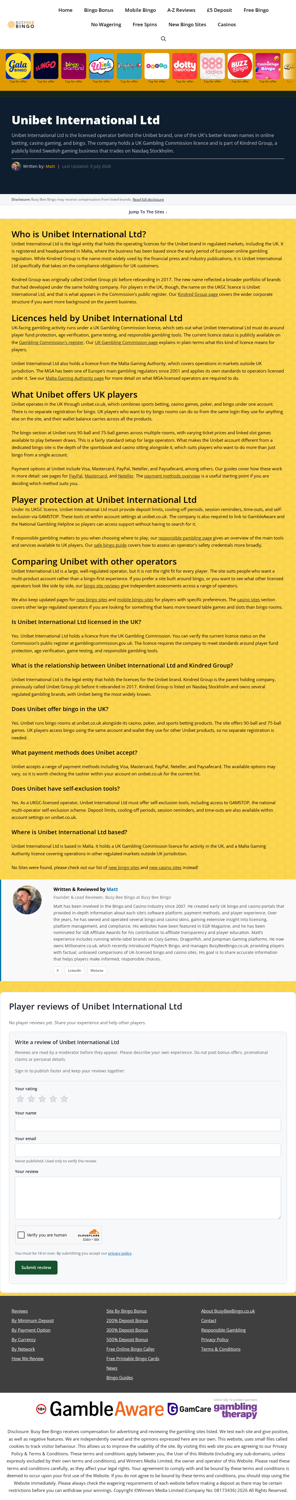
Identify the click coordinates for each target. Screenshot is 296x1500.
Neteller (126, 476)
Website (96, 970)
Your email (25, 1138)
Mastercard (96, 476)
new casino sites (165, 867)
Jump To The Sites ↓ (148, 212)
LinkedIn (74, 970)
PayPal (75, 476)
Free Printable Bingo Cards (132, 1358)
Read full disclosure (148, 199)
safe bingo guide (110, 545)
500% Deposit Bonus (127, 1339)
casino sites (248, 599)
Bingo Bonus (98, 10)
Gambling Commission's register (51, 342)
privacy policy (120, 1253)
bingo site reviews (102, 586)
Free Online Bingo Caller (130, 1349)
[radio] (20, 1099)
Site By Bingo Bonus (126, 1311)
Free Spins (145, 24)
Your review (26, 1171)
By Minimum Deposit (33, 1320)
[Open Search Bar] (163, 39)
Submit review (36, 1267)
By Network (23, 1349)
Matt (50, 166)
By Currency (24, 1339)
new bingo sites (91, 599)
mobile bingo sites (135, 599)
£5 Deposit (219, 10)
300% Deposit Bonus (127, 1330)
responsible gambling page (185, 538)
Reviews (20, 1311)
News (111, 1368)
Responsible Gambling (223, 1330)
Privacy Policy (215, 1339)
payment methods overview (172, 476)
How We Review (28, 1358)
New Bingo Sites (187, 24)
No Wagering (106, 24)
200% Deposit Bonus (127, 1320)
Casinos (227, 24)
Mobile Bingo (140, 10)
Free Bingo (256, 10)
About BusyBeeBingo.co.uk (228, 1311)
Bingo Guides (119, 1377)
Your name (25, 1113)
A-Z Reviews (181, 10)
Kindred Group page (198, 294)
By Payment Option (31, 1330)
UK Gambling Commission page (126, 342)
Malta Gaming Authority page (75, 378)
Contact (208, 1320)
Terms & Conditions (220, 1349)
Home (65, 10)
